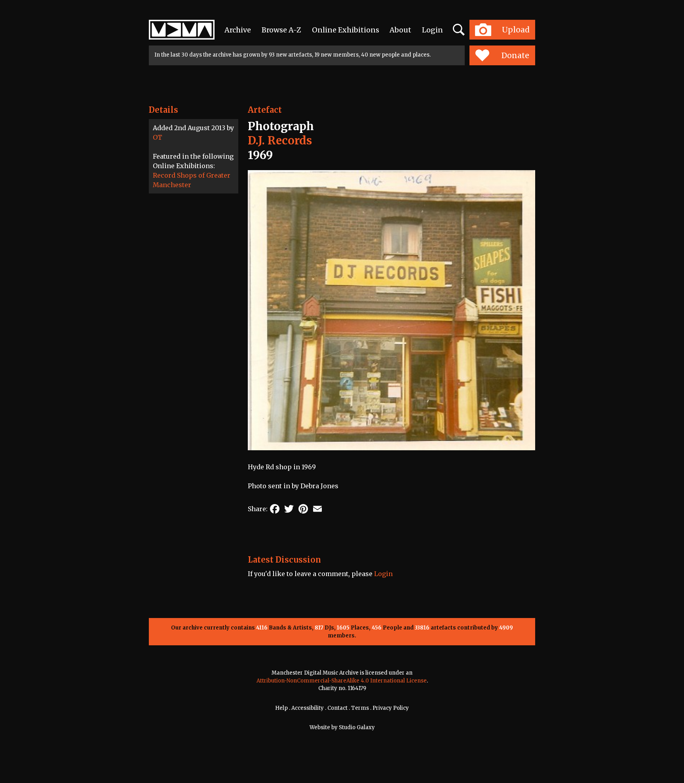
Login (432, 29)
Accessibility (307, 708)
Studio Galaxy (357, 727)
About (400, 29)
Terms (360, 708)
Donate (515, 55)
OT (157, 137)
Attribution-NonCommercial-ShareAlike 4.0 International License (341, 680)
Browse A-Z (281, 29)
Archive (237, 29)
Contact (337, 708)
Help (281, 708)
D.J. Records (280, 140)
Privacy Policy (390, 708)
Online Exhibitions (345, 29)
